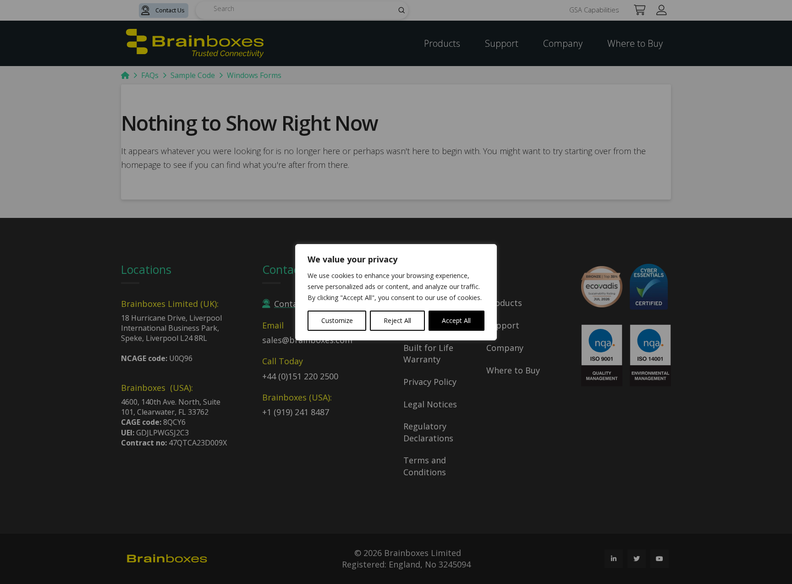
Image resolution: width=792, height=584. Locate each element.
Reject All (397, 320)
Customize (337, 320)
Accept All (456, 320)
